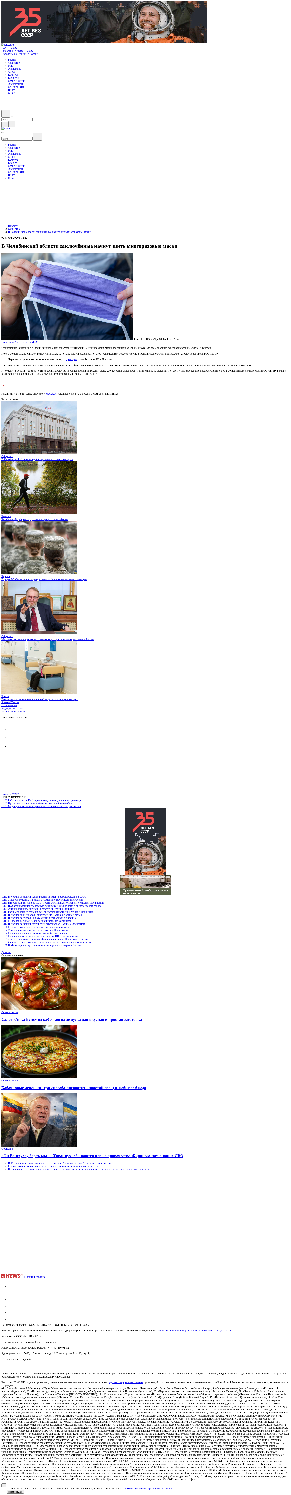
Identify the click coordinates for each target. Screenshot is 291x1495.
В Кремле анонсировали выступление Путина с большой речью (41, 914)
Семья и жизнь (9, 1012)
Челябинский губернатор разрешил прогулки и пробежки (34, 519)
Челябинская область (13, 711)
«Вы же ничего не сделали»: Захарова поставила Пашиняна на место (44, 939)
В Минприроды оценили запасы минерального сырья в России (41, 945)
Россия (5, 696)
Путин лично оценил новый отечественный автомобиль (37, 803)
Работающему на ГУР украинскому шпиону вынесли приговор (41, 800)
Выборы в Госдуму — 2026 (17, 50)
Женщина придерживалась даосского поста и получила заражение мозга (46, 942)
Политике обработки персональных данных (147, 1488)
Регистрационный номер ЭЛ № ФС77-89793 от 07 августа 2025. (194, 1330)
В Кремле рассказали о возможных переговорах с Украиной (39, 917)
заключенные (9, 705)
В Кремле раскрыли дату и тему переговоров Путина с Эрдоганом (43, 923)
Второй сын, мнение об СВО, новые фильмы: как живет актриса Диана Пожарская (52, 902)
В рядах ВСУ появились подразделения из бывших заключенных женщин (44, 579)
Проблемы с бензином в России (19, 53)
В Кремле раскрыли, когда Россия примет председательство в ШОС (43, 896)
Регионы (6, 516)
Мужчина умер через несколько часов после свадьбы (35, 927)
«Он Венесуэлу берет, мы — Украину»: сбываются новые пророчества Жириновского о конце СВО (92, 1156)
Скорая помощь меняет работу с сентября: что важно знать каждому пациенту (53, 1166)
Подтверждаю (15, 1492)
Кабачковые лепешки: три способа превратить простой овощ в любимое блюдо (73, 1088)
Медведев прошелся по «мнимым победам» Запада (34, 933)
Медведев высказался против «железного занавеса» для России (41, 806)
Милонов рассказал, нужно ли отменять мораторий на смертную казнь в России (47, 639)
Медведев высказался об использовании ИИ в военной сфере (40, 936)
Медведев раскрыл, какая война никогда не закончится (36, 920)
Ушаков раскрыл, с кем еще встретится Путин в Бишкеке (37, 908)
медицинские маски (12, 708)
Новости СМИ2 (10, 794)
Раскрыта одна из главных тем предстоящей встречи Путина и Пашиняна (47, 911)
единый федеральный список (126, 1382)
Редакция (29, 1276)
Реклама (40, 1276)
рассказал (50, 393)
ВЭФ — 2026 (9, 47)
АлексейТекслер (10, 702)
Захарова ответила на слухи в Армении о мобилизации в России (42, 899)
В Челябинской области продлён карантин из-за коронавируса (37, 459)
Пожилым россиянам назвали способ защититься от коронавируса (39, 699)
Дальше (6, 952)
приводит (71, 359)
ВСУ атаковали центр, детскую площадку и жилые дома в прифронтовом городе (51, 905)
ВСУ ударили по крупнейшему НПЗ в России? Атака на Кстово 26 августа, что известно (59, 1163)
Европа (5, 576)
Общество (7, 456)
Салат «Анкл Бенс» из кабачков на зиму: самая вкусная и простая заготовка (71, 1019)
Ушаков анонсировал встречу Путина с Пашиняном (34, 930)
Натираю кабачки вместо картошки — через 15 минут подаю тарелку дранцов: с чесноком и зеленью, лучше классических (78, 1169)
